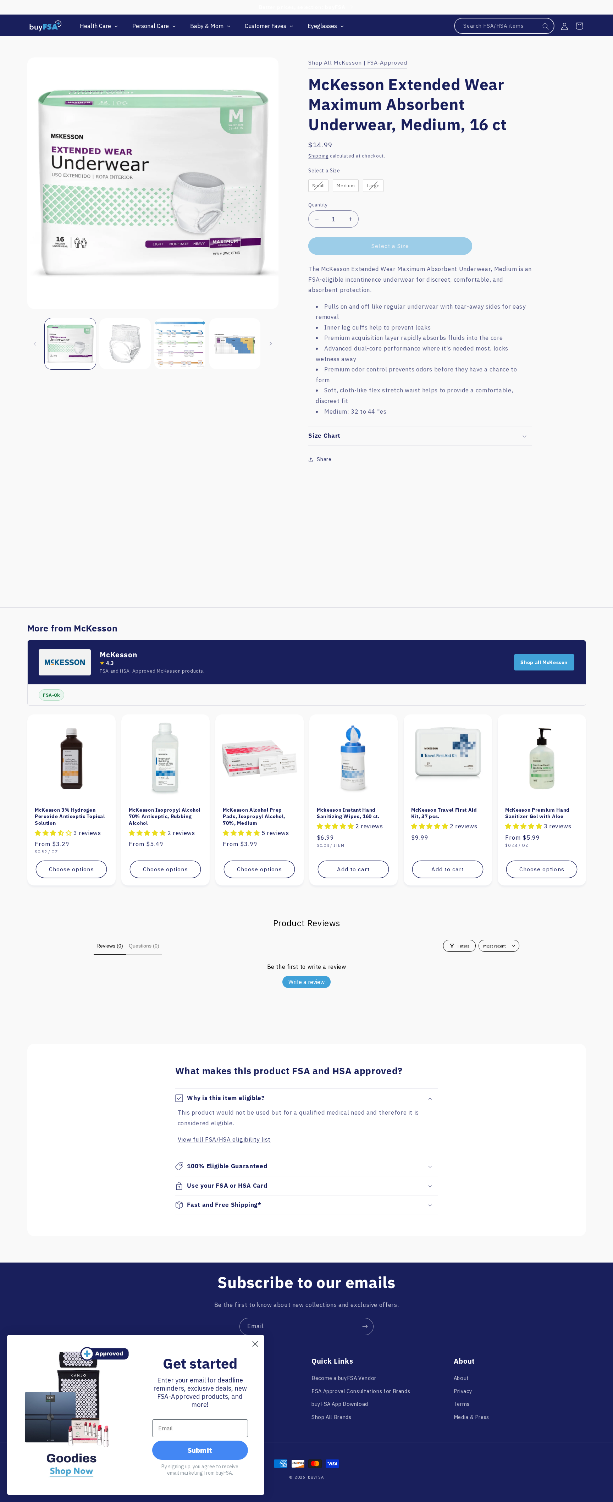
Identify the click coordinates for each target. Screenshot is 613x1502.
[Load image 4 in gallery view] (234, 343)
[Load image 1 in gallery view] (70, 343)
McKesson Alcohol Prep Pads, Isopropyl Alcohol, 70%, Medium (254, 816)
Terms (462, 1404)
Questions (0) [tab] (144, 946)
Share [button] (324, 459)
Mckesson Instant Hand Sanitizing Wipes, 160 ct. (348, 813)
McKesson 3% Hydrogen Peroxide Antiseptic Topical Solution (70, 816)
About (461, 1378)
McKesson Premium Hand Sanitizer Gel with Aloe (537, 813)
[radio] (318, 186)
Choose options (71, 869)
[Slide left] (35, 344)
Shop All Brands (331, 1417)
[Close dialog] (255, 1344)
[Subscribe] (365, 1326)
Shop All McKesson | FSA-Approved (357, 62)
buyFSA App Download (339, 1404)
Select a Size (324, 170)
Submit (200, 1450)
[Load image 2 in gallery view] (124, 343)
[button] (579, 26)
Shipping (318, 156)
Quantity (317, 204)
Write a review (306, 981)
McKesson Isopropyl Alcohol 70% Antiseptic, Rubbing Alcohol (164, 816)
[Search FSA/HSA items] (546, 26)
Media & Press (471, 1417)
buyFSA (316, 1477)
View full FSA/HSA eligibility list (224, 1139)
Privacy (463, 1391)
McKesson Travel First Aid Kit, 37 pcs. (444, 813)
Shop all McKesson (544, 662)
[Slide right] (270, 344)
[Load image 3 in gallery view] (179, 343)
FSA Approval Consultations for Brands (360, 1391)
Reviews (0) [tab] (109, 946)
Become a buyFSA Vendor (343, 1378)
